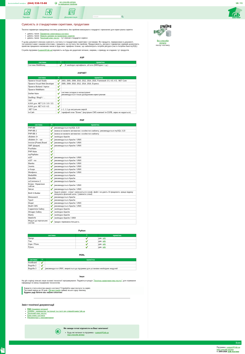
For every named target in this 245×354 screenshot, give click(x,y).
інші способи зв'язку (76, 335)
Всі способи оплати (163, 42)
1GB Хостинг (233, 351)
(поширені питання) (37, 309)
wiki (104, 238)
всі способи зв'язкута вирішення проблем (67, 3)
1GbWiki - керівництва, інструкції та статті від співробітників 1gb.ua (56, 311)
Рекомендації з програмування (40, 318)
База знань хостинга (36, 315)
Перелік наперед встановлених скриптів (57, 36)
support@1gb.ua (45, 50)
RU (241, 3)
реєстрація (56, 290)
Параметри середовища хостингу (54, 34)
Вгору (238, 343)
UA (237, 3)
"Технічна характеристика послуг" (107, 281)
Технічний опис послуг (49, 38)
